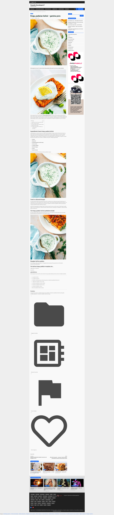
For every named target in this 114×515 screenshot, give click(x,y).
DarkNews (54, 511)
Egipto (32, 496)
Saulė (47, 501)
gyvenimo (40, 496)
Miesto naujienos (39, 513)
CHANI (51, 494)
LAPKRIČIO (45, 497)
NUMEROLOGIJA (70, 40)
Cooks (55, 494)
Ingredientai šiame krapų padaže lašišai (37, 122)
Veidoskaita (57, 513)
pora (35, 501)
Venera (32, 505)
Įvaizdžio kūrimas (51, 513)
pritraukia (39, 501)
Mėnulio (43, 499)
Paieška (82, 15)
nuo (52, 499)
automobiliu (42, 494)
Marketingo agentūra (7, 513)
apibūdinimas (35, 127)
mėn (39, 499)
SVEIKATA (69, 45)
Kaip (38, 497)
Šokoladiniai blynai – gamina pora (61, 467)
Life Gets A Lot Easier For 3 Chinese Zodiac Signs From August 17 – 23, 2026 (50, 483)
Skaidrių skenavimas (22, 513)
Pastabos (34, 128)
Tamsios (39, 503)
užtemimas (44, 503)
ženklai (45, 505)
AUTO (69, 35)
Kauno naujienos (76, 513)
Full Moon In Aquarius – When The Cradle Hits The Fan (77, 483)
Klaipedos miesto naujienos (30, 513)
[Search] (74, 9)
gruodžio (35, 496)
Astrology (37, 494)
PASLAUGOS (70, 42)
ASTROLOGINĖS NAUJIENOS (72, 34)
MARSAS (54, 497)
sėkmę (36, 503)
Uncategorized (70, 48)
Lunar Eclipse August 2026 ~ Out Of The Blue (75, 24)
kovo (41, 497)
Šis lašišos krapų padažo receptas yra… (37, 126)
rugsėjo (43, 501)
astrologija (32, 494)
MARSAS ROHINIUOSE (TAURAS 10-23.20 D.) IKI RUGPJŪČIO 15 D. (38, 457)
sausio (50, 501)
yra (38, 505)
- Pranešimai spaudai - (69, 513)
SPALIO (32, 503)
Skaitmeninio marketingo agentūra (73, 495)
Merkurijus (32, 499)
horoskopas (50, 496)
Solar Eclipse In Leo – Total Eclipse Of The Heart (75, 20)
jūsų (35, 497)
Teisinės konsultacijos (14, 513)
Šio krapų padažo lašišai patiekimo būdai (38, 124)
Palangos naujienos (89, 513)
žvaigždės (48, 505)
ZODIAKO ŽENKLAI (71, 50)
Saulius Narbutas (45, 513)
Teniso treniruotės (62, 513)
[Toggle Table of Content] (43, 121)
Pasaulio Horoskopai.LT (37, 5)
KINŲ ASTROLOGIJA (71, 39)
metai (37, 499)
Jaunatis (32, 497)
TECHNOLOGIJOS (70, 47)
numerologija (48, 499)
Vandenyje (48, 503)
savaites (53, 501)
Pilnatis (32, 501)
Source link (32, 454)
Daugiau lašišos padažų (35, 125)
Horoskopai (45, 496)
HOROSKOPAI (70, 37)
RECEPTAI (32, 13)
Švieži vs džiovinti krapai (35, 123)
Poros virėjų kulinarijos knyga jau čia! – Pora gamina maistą (36, 467)
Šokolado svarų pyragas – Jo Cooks (49, 467)
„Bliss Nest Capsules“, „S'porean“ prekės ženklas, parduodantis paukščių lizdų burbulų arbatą (58, 457)
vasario (53, 503)
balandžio (47, 494)
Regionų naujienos (83, 513)
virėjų (35, 505)
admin (33, 18)
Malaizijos (49, 497)
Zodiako (41, 505)
